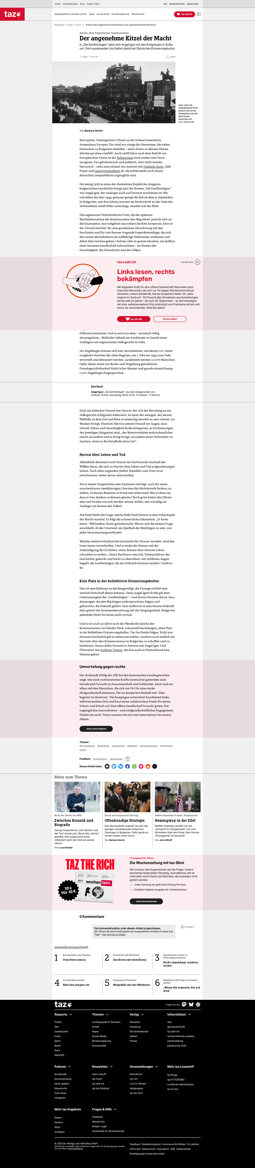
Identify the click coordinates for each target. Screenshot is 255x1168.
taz (63, 1004)
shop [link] (82, 4)
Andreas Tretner (111, 650)
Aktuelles (135, 1022)
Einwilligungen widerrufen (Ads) (147, 1153)
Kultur (70, 25)
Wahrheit (59, 1055)
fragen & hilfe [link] (93, 4)
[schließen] (198, 262)
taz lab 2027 (136, 1093)
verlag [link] (57, 4)
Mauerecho (60, 1088)
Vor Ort (134, 1079)
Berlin (57, 1045)
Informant (135, 1149)
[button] (199, 14)
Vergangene (136, 1088)
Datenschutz (149, 1149)
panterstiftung (175, 1041)
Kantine (58, 1122)
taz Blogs (172, 1075)
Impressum (163, 1149)
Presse (133, 1041)
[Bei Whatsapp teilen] (134, 766)
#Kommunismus (87, 745)
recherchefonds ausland (180, 1036)
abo (169, 1022)
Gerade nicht (187, 262)
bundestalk (60, 1074)
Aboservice (98, 1121)
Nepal (95, 1031)
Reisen (58, 1117)
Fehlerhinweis (116, 759)
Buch (78, 25)
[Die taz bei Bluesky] (191, 1006)
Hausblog (135, 1026)
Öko (56, 1026)
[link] (71, 14)
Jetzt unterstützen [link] (96, 728)
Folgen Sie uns (173, 1004)
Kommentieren (100, 759)
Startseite (59, 25)
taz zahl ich (173, 1031)
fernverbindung (62, 1079)
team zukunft (99, 1074)
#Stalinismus (103, 745)
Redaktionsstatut (152, 1144)
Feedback (97, 1116)
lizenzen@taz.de (76, 1148)
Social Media (99, 1036)
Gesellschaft (61, 1031)
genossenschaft (176, 1026)
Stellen (133, 1036)
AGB (173, 1149)
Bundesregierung (101, 1041)
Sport (57, 1041)
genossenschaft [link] (177, 4)
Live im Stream (138, 1083)
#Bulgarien (132, 745)
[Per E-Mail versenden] (107, 766)
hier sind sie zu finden (113, 934)
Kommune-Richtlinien (174, 1144)
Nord (57, 1050)
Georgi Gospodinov (107, 171)
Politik (57, 1022)
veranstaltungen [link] (70, 4)
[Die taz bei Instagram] (198, 1006)
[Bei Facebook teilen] (127, 766)
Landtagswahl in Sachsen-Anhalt (106, 1024)
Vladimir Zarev (153, 166)
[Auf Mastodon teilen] (114, 766)
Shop (57, 1127)
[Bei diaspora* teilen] (141, 766)
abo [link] (165, 4)
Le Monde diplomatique (180, 1084)
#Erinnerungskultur (149, 745)
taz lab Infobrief (100, 1088)
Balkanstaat (125, 157)
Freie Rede (60, 1093)
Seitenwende (183, 1149)
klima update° (62, 1083)
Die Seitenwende (139, 1031)
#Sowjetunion (118, 745)
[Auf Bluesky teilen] (120, 766)
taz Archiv (172, 1089)
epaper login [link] (192, 4)
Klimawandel (99, 1045)
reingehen (60, 1097)
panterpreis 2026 (176, 1045)
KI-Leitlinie (193, 1144)
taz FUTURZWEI (175, 1079)
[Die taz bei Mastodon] (184, 1006)
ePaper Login (99, 1126)
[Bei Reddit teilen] (148, 766)
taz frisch (97, 1079)
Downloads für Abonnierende (108, 1131)
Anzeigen (59, 1131)
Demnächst (136, 1074)
